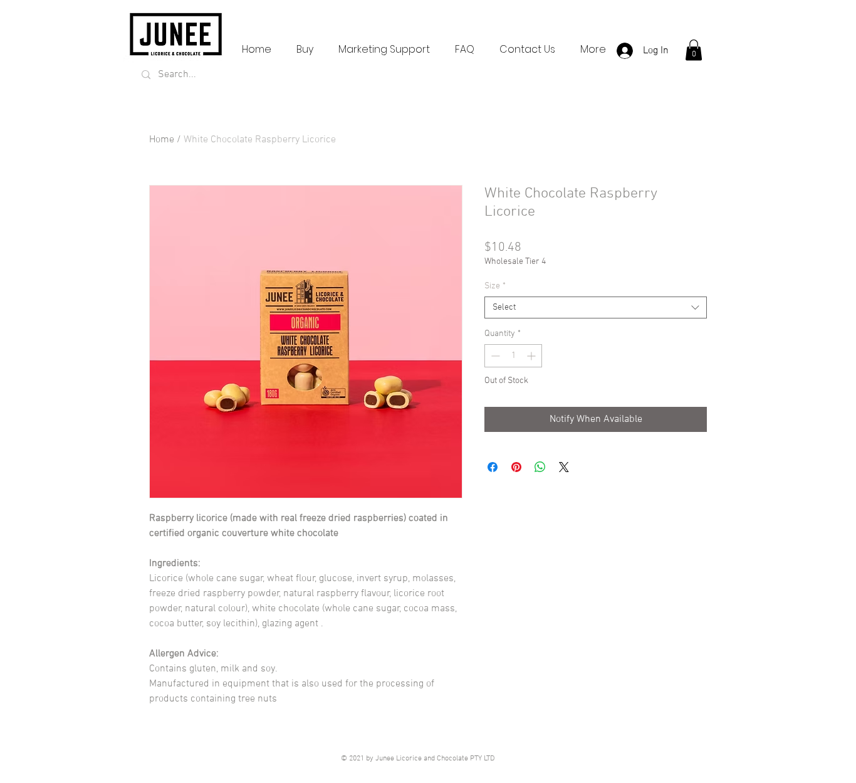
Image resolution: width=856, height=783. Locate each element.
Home (161, 140)
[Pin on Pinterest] (516, 467)
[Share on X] (564, 467)
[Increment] (532, 356)
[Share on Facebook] (492, 467)
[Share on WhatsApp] (540, 467)
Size (495, 286)
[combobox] (595, 307)
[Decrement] (494, 356)
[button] (693, 49)
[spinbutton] (513, 356)
